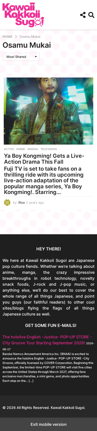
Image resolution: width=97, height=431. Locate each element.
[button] (83, 15)
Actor (9, 149)
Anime (20, 149)
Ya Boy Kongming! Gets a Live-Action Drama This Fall (44, 159)
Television (49, 149)
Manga (33, 149)
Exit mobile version (49, 424)
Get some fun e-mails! (50, 325)
